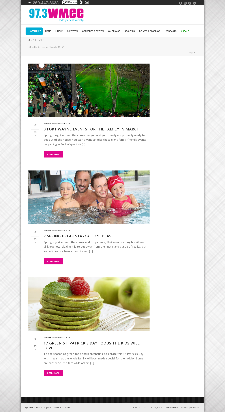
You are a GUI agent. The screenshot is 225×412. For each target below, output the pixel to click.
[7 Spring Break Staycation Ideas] (89, 197)
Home (48, 31)
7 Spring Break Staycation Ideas (77, 235)
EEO (145, 408)
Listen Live (34, 31)
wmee (48, 123)
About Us (130, 31)
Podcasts (170, 31)
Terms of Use (172, 408)
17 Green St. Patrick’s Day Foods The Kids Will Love (92, 345)
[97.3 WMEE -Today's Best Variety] (54, 14)
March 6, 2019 (64, 337)
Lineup (59, 31)
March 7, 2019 (64, 230)
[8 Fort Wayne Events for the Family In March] (89, 90)
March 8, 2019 (64, 123)
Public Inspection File (190, 408)
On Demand (114, 31)
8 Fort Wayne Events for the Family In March (92, 129)
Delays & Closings (149, 31)
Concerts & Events (93, 31)
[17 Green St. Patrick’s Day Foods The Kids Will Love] (89, 304)
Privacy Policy (156, 408)
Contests (72, 31)
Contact (136, 408)
